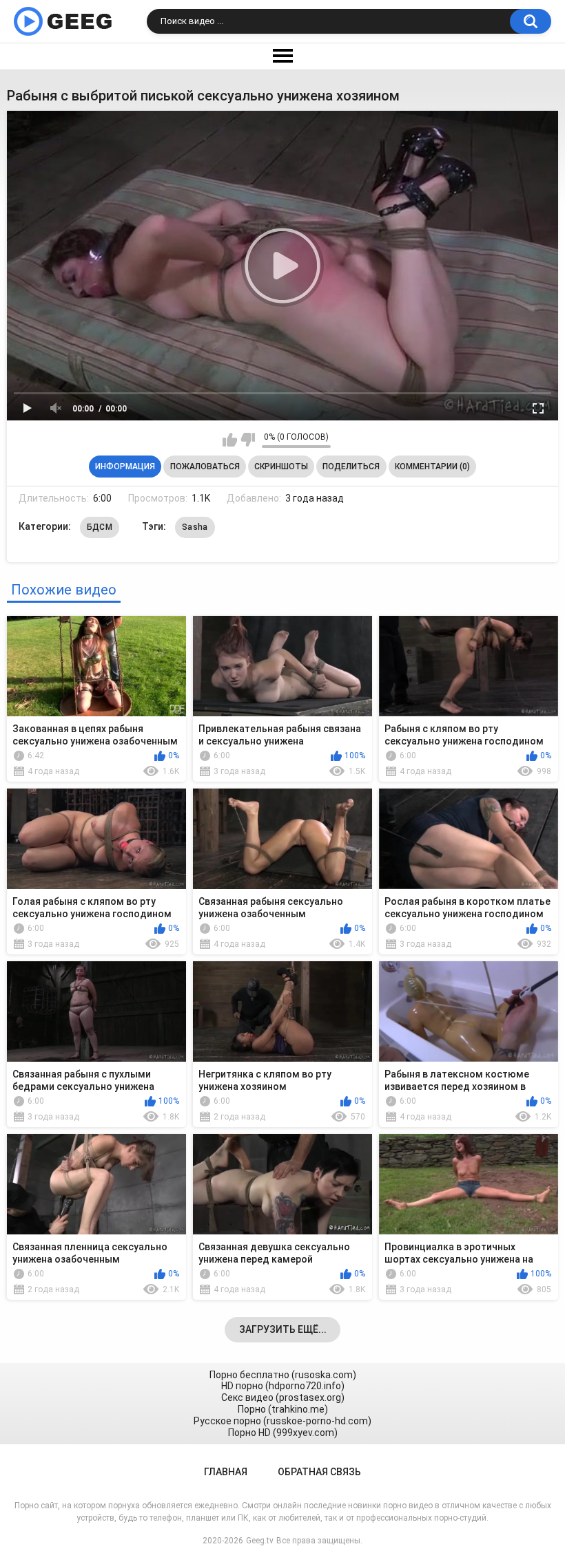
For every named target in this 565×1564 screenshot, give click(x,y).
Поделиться (351, 466)
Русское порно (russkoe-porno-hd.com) (282, 1420)
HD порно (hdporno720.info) (283, 1385)
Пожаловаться (205, 466)
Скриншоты (281, 466)
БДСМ (99, 527)
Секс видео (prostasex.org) (283, 1397)
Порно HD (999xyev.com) (283, 1432)
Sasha (195, 527)
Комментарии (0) (432, 466)
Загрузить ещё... (283, 1329)
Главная (225, 1471)
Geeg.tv (260, 1540)
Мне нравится (230, 440)
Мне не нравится (247, 440)
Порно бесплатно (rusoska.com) (282, 1374)
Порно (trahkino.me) (283, 1409)
